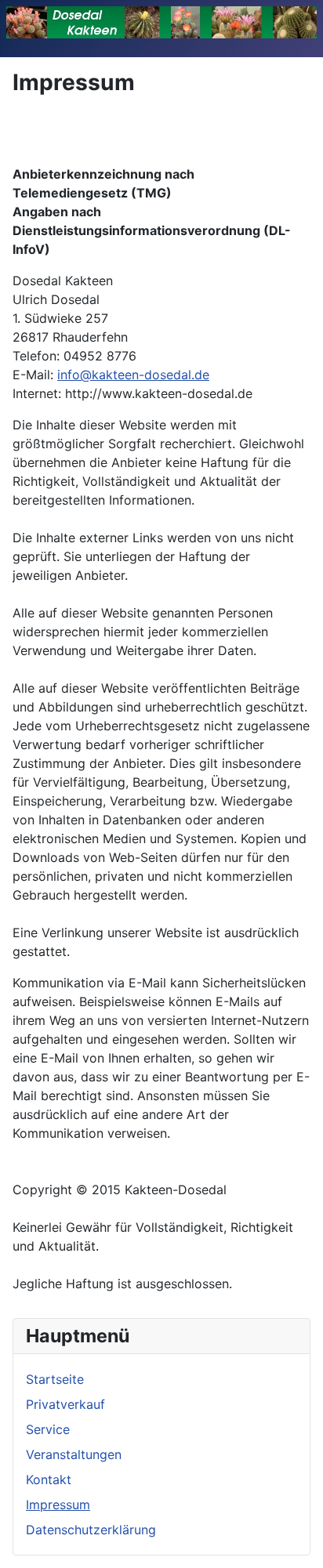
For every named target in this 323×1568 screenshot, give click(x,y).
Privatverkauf (65, 1404)
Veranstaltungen (74, 1454)
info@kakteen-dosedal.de (133, 374)
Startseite (55, 1379)
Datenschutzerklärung (91, 1529)
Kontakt (48, 1479)
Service (48, 1429)
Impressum (58, 1504)
